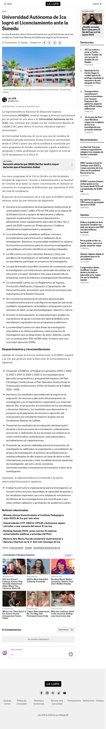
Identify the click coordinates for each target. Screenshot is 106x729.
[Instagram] (47, 693)
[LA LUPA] (53, 4)
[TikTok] (59, 693)
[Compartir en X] (49, 43)
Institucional (88, 700)
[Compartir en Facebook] (44, 43)
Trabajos (100, 700)
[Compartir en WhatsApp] (55, 43)
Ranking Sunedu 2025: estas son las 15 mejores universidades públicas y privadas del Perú (30, 532)
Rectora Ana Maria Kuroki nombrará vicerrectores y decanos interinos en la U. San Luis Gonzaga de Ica (33, 540)
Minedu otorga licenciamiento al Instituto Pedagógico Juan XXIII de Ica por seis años (33, 516)
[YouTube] (65, 693)
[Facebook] (41, 693)
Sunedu (28, 548)
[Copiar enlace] (60, 43)
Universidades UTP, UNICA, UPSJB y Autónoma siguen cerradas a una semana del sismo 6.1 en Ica (34, 524)
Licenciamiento (16, 548)
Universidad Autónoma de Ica (46, 548)
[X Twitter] (53, 693)
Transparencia (74, 700)
